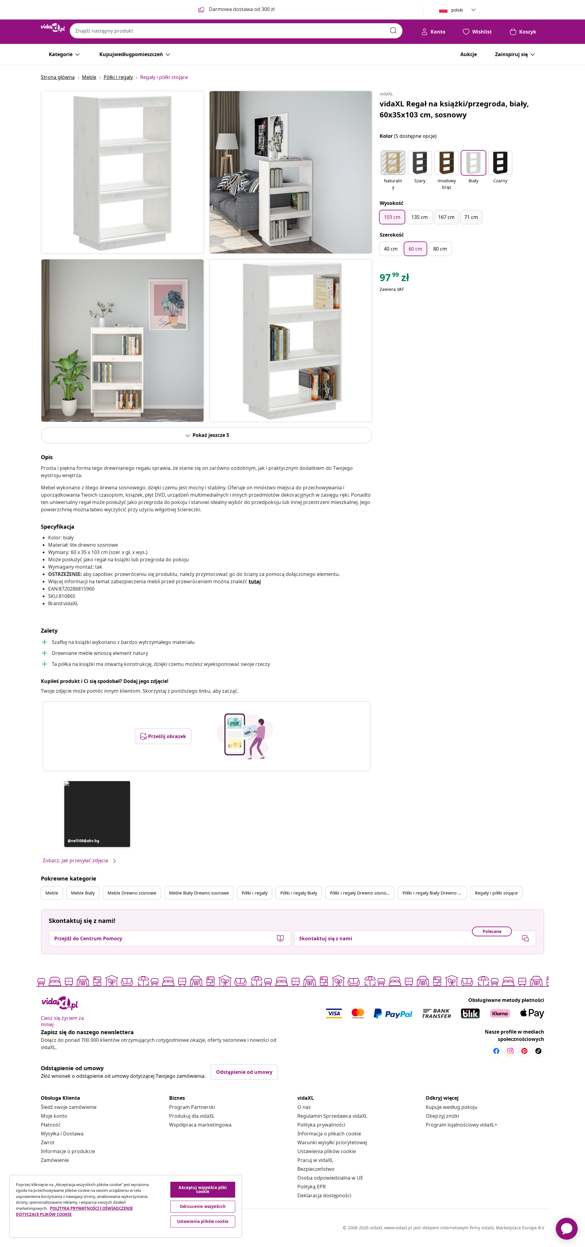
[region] (125, 1206)
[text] (394, 279)
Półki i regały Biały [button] (298, 893)
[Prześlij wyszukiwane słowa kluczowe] (393, 30)
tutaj (255, 581)
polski (457, 10)
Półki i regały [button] (255, 893)
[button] (97, 814)
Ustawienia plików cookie (326, 1151)
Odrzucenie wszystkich (203, 1206)
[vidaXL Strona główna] (53, 27)
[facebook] (496, 1051)
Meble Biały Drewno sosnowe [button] (199, 893)
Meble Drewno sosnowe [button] (132, 893)
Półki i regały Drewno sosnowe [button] (361, 893)
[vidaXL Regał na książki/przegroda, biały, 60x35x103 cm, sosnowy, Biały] (122, 172)
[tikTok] (538, 1051)
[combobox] (236, 30)
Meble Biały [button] (83, 893)
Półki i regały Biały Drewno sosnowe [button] (434, 893)
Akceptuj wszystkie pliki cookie (203, 1189)
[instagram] (510, 1051)
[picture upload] (244, 736)
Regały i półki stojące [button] (496, 893)
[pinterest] (524, 1051)
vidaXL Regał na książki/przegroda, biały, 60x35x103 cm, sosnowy (454, 109)
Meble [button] (51, 893)
